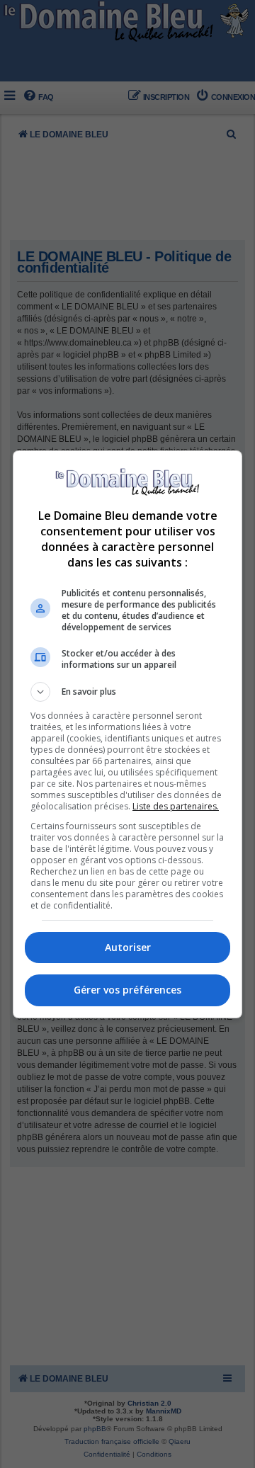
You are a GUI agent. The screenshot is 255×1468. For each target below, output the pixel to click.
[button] (127, 692)
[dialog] (127, 734)
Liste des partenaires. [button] (175, 806)
